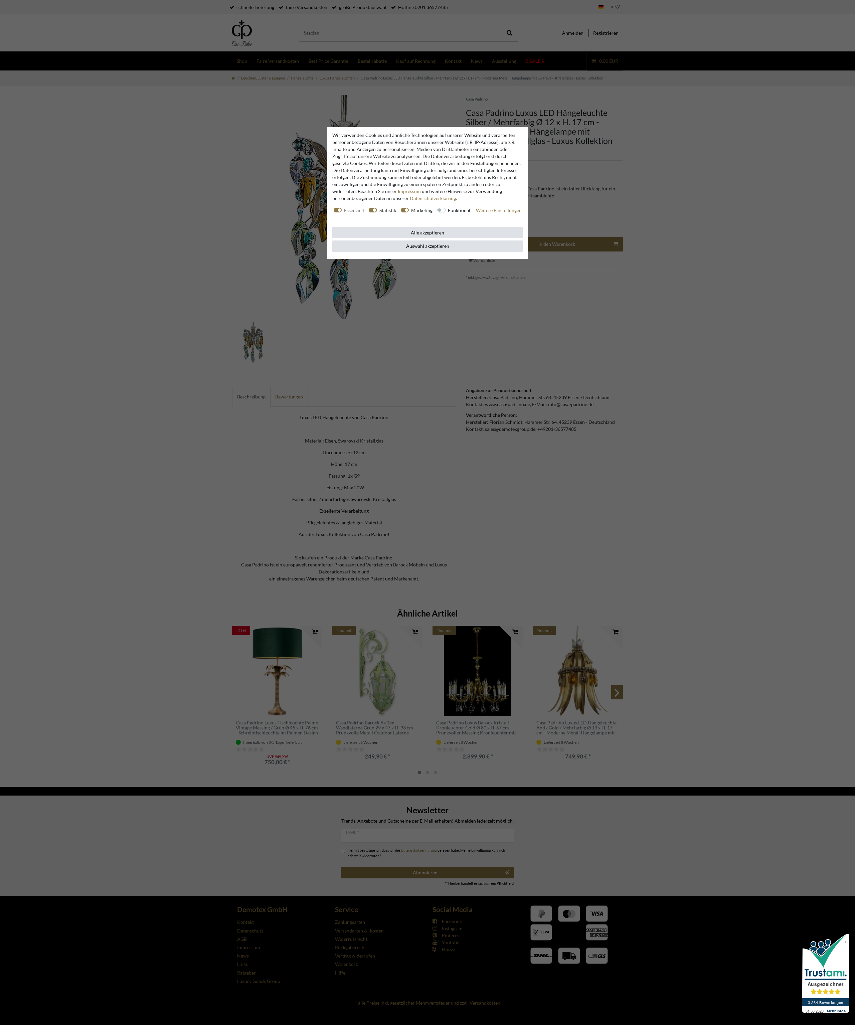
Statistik (387, 210)
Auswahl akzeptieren (427, 246)
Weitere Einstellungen (499, 210)
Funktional (459, 210)
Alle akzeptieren (427, 232)
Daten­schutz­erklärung (433, 198)
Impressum (409, 191)
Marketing (422, 210)
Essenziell (354, 210)
